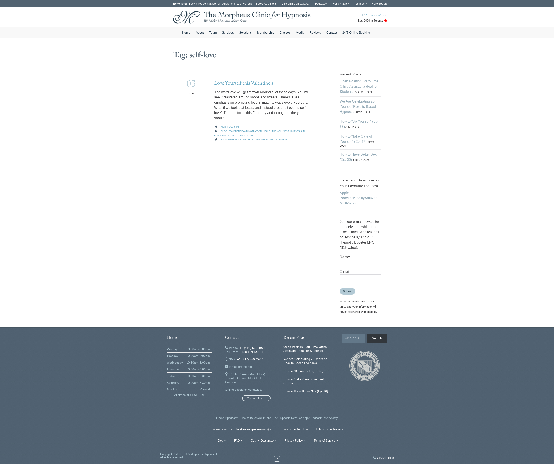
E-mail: (345, 271)
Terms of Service (324, 440)
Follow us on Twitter (328, 429)
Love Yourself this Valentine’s (243, 82)
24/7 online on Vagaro (295, 3)
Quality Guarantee (262, 440)
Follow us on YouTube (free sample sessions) (240, 429)
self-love (267, 139)
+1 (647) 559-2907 (250, 359)
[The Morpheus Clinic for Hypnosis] (242, 17)
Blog (224, 131)
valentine (281, 139)
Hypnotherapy (246, 135)
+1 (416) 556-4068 (252, 348)
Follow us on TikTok (292, 429)
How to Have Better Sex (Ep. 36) (305, 391)
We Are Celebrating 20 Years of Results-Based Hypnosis (358, 107)
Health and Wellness (276, 131)
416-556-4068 (376, 15)
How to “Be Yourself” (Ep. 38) (303, 371)
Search (377, 338)
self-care (254, 139)
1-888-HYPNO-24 (251, 351)
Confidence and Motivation (245, 131)
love (243, 139)
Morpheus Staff (231, 127)
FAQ (237, 440)
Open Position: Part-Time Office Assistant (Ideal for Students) (359, 86)
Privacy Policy (294, 440)
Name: (345, 257)
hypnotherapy (230, 139)
